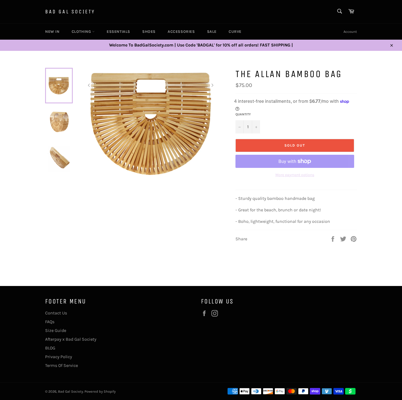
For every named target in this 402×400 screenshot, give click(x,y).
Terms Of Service (61, 365)
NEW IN (52, 31)
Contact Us (56, 313)
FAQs (49, 321)
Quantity (243, 114)
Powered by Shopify (100, 391)
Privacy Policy (58, 356)
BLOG (50, 348)
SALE (212, 31)
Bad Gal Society (70, 11)
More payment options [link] (294, 175)
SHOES (149, 31)
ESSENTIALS (118, 31)
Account (350, 32)
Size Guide (55, 330)
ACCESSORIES (181, 31)
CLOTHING (82, 31)
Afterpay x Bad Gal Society (70, 339)
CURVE (235, 31)
